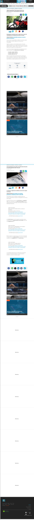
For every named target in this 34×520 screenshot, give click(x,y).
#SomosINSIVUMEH (11, 229)
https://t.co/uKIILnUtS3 (18, 228)
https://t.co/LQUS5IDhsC (19, 245)
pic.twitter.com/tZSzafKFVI (20, 230)
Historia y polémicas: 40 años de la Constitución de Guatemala (14, 132)
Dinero (14, 3)
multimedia (30, 3)
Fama (19, 3)
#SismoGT (14, 230)
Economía (20, 8)
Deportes (17, 3)
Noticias (9, 3)
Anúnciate (30, 504)
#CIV (25, 229)
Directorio (30, 509)
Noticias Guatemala (11, 8)
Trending (26, 3)
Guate (11, 3)
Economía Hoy (5, 3)
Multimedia (3, 505)
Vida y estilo (22, 3)
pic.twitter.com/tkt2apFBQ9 (20, 247)
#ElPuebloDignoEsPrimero (19, 229)
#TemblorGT (10, 230)
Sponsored (7, 505)
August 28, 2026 (20, 232)
